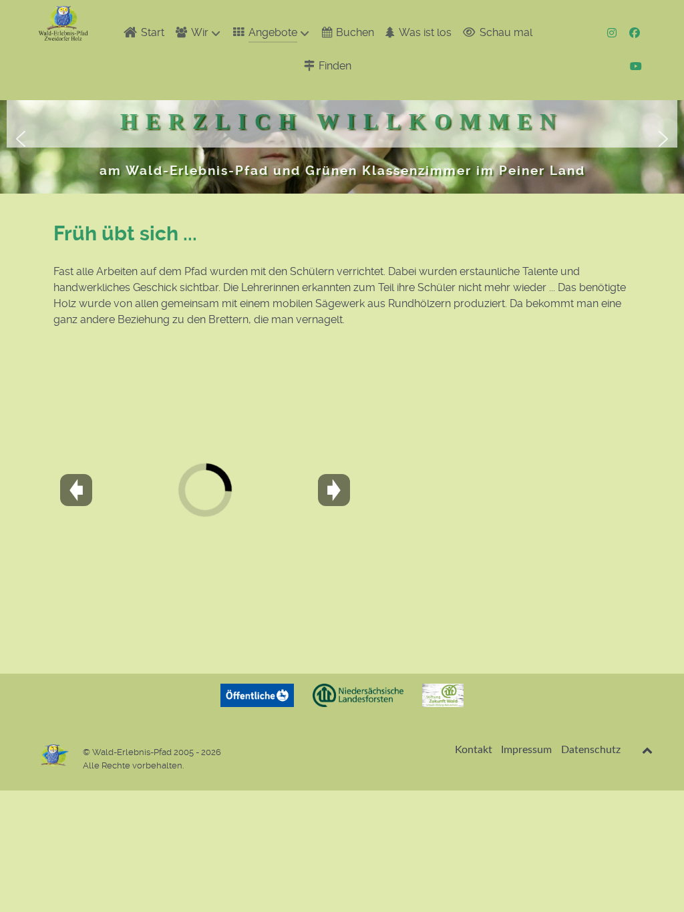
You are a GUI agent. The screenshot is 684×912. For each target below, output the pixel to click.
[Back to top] (648, 750)
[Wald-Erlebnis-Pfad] (63, 23)
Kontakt (473, 749)
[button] (20, 139)
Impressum (526, 749)
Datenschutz (591, 749)
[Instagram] (613, 33)
